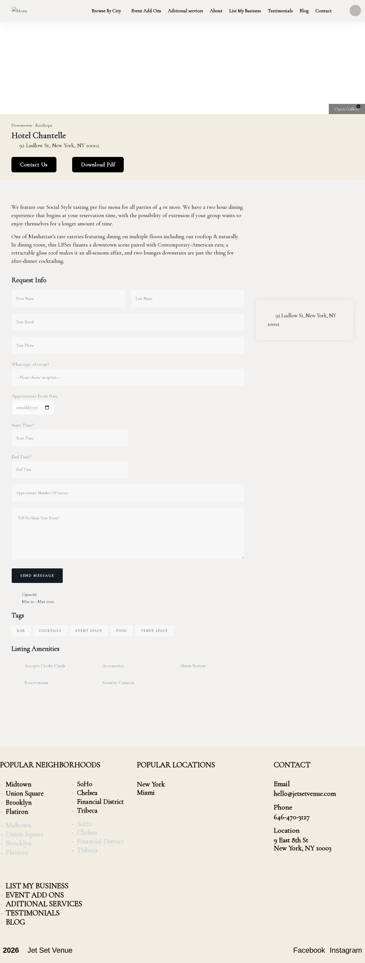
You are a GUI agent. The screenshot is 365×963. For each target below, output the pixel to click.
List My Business (37, 886)
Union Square (25, 793)
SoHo (84, 784)
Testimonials (33, 913)
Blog (15, 922)
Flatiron (17, 811)
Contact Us (34, 164)
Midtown (18, 784)
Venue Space (154, 631)
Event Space (89, 631)
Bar (21, 631)
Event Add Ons (35, 895)
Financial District (100, 802)
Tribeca (87, 810)
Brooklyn (19, 802)
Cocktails (50, 631)
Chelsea (87, 793)
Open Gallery (346, 109)
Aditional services (44, 904)
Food (121, 631)
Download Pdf (98, 164)
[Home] (20, 11)
